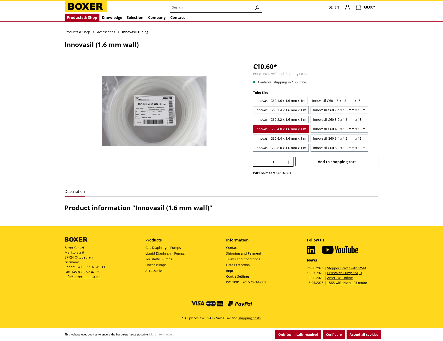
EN (337, 7)
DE (331, 7)
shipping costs (249, 318)
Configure (334, 334)
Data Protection (238, 265)
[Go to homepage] (85, 6)
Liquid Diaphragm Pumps (165, 253)
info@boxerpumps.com (83, 276)
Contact (232, 247)
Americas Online (340, 278)
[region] (154, 111)
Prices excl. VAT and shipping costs (280, 73)
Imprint (232, 270)
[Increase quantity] (289, 162)
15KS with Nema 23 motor (347, 282)
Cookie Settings (238, 276)
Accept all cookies (364, 334)
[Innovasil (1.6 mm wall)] (154, 111)
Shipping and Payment (243, 253)
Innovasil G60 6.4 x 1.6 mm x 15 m (339, 138)
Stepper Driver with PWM (346, 268)
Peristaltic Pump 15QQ (344, 273)
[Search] (257, 7)
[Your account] (347, 7)
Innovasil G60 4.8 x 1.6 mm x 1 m (281, 129)
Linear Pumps (156, 265)
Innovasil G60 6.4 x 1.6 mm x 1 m (281, 138)
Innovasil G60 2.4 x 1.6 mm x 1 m (281, 110)
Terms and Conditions (243, 259)
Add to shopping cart (337, 161)
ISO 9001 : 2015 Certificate (246, 282)
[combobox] (211, 7)
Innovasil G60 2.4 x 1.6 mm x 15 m (339, 110)
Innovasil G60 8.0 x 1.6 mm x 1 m (281, 148)
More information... (161, 334)
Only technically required (298, 334)
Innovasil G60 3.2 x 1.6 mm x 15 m (339, 119)
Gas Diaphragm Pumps (163, 247)
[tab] (75, 192)
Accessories (154, 270)
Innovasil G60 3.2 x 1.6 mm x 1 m (281, 119)
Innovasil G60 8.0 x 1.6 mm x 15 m (339, 148)
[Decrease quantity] (258, 162)
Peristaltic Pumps (158, 259)
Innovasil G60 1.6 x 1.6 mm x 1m (280, 100)
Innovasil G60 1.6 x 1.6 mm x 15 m (338, 100)
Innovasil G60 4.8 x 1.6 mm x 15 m (339, 129)
